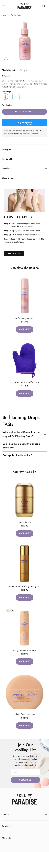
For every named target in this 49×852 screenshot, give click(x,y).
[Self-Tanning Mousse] (24, 295)
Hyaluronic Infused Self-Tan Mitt (24, 382)
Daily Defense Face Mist (24, 650)
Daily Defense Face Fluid (24, 714)
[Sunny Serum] (24, 499)
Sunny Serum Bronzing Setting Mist (24, 586)
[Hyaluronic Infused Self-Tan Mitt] (24, 359)
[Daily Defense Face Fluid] (24, 691)
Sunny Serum (24, 522)
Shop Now (24, 329)
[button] (3, 6)
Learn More (14, 253)
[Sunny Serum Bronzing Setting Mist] (24, 563)
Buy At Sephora (24, 112)
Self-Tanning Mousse (24, 318)
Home (4, 15)
